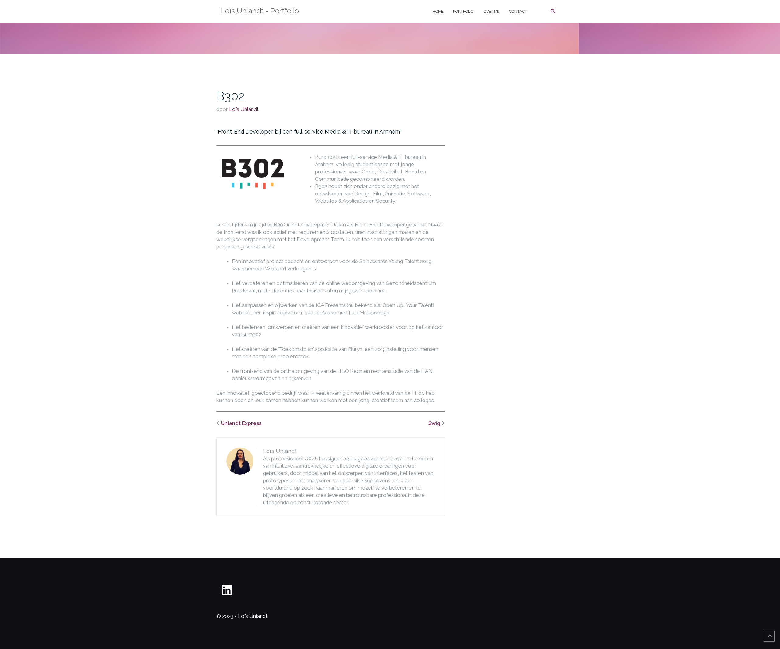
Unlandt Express (241, 423)
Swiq (434, 423)
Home (438, 11)
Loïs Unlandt (244, 109)
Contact (518, 11)
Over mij (491, 11)
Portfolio (463, 11)
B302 (230, 96)
